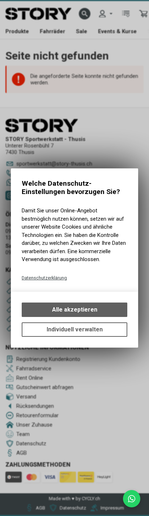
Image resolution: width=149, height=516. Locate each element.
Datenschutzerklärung (44, 278)
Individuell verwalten (75, 329)
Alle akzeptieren (74, 309)
